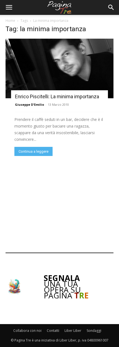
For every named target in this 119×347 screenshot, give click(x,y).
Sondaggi (94, 330)
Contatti (53, 330)
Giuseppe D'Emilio (29, 104)
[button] (9, 7)
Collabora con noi (27, 330)
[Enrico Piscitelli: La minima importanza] (59, 68)
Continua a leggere (33, 151)
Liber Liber (72, 330)
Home (10, 20)
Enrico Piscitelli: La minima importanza (57, 96)
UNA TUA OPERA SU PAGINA (66, 287)
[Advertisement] (59, 203)
